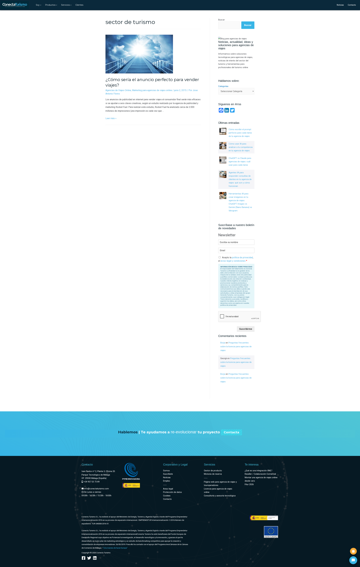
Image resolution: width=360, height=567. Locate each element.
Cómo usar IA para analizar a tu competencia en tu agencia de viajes (241, 147)
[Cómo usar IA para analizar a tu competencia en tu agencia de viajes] (222, 145)
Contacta (231, 432)
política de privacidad (242, 257)
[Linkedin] (95, 558)
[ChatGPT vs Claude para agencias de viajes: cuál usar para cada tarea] (222, 160)
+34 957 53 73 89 (91, 482)
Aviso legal (168, 489)
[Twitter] (89, 558)
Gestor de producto (213, 470)
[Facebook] (84, 558)
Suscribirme (245, 329)
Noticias (340, 5)
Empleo (166, 481)
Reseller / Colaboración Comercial (260, 474)
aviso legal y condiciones (233, 261)
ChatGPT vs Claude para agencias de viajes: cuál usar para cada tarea (240, 161)
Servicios (65, 5)
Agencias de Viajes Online (118, 90)
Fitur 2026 (249, 484)
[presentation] (40, 5)
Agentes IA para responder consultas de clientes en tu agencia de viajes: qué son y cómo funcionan (240, 179)
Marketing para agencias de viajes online (152, 90)
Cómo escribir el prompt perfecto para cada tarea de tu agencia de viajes (240, 132)
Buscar (221, 19)
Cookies (166, 496)
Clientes (79, 5)
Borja (222, 342)
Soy (38, 5)
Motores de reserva (213, 474)
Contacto (352, 5)
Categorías (223, 86)
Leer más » (110, 118)
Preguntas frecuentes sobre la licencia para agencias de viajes (236, 346)
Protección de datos (172, 492)
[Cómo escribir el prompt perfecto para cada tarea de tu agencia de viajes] (222, 131)
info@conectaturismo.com (96, 488)
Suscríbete (168, 474)
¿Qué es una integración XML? (258, 470)
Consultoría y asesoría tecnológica (220, 496)
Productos (50, 5)
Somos (166, 470)
